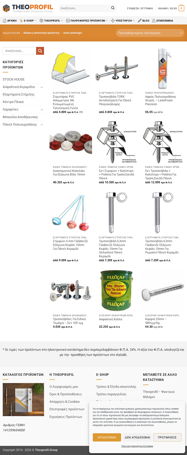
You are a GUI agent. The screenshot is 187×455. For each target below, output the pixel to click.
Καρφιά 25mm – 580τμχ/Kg (156, 321)
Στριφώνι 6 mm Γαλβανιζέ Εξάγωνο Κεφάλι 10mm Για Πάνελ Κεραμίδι (70, 244)
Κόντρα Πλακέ (13, 102)
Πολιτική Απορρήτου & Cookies (137, 446)
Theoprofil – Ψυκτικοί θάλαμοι (159, 394)
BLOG (145, 20)
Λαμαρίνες (11, 109)
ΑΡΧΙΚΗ (12, 20)
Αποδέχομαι (107, 437)
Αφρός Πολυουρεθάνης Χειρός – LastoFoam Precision (160, 100)
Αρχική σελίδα (11, 32)
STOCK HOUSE (13, 79)
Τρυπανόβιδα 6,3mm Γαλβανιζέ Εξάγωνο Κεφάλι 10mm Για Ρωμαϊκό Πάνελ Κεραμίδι (162, 246)
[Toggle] (42, 87)
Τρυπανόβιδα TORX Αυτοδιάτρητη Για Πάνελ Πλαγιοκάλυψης (115, 100)
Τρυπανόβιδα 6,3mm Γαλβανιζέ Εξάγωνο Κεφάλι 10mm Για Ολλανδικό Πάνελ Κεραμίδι (112, 248)
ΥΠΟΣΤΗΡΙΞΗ (124, 20)
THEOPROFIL (52, 20)
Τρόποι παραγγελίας (111, 394)
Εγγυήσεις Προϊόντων (65, 417)
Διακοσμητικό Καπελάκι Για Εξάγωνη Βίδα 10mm (69, 172)
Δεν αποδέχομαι (137, 437)
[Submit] (112, 8)
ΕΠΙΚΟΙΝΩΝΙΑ (165, 20)
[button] (140, 8)
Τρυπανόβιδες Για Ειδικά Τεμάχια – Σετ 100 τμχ (69, 321)
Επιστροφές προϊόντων (67, 409)
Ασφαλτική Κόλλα (110, 319)
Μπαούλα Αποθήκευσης (20, 117)
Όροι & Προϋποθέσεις (65, 394)
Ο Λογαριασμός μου (63, 387)
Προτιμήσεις (167, 437)
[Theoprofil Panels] (28, 8)
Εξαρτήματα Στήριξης (19, 94)
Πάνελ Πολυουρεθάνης (20, 124)
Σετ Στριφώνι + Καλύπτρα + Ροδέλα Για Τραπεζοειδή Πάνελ (116, 174)
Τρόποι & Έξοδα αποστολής (116, 387)
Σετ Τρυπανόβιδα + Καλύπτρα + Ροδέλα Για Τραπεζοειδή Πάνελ (160, 174)
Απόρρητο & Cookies (64, 402)
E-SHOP (29, 20)
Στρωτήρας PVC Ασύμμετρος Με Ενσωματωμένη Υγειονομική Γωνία (65, 102)
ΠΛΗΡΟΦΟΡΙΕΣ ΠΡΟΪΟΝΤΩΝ (88, 20)
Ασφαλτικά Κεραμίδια (19, 87)
